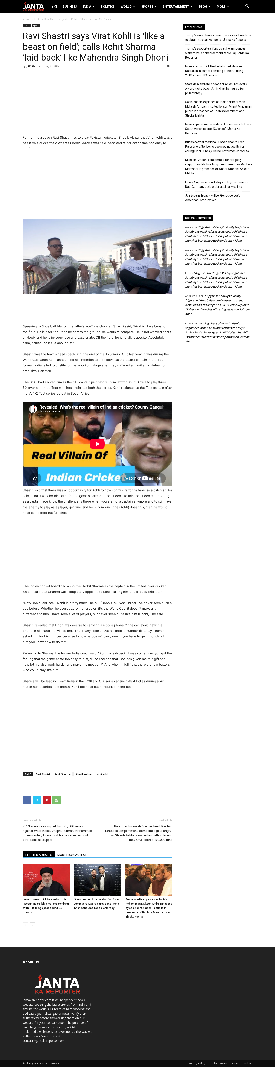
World (126, 6)
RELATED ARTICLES (38, 855)
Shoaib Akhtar (83, 774)
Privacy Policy (197, 1063)
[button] (247, 7)
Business (70, 6)
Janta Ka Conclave (241, 1063)
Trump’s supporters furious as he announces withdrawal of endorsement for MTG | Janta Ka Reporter (217, 53)
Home (26, 19)
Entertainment (176, 6)
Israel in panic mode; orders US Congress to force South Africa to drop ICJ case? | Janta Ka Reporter (218, 129)
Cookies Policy (218, 1063)
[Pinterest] (47, 800)
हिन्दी (54, 6)
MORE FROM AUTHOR (72, 855)
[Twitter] (37, 800)
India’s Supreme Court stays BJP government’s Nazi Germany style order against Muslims (217, 184)
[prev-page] (25, 925)
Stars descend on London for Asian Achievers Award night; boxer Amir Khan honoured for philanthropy (96, 904)
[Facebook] (27, 800)
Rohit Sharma (63, 774)
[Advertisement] (97, 103)
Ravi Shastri (43, 774)
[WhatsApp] (56, 800)
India (87, 6)
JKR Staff (32, 66)
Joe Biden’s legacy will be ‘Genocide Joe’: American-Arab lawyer (212, 198)
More (221, 6)
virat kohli (102, 774)
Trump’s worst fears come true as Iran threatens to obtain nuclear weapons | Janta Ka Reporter (218, 37)
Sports (147, 6)
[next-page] (32, 925)
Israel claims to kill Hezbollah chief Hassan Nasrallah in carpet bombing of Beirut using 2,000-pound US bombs (214, 71)
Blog (203, 6)
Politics (108, 6)
